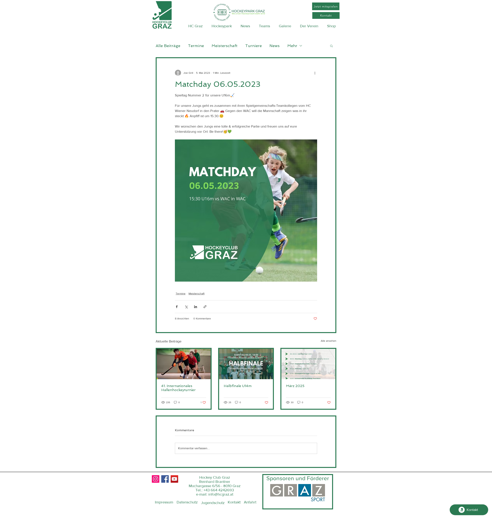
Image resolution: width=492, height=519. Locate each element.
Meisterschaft (225, 45)
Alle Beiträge (168, 45)
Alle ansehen (328, 340)
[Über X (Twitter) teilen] (186, 306)
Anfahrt (250, 502)
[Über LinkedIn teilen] (195, 306)
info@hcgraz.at (220, 494)
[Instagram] (155, 479)
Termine (196, 45)
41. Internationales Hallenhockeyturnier (178, 388)
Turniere (253, 45)
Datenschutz (187, 502)
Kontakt (234, 502)
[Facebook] (165, 479)
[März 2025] (308, 364)
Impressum (164, 502)
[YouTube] (174, 479)
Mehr (292, 45)
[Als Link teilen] (205, 306)
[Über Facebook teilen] (177, 306)
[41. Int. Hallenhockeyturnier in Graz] (184, 364)
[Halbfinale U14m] (246, 364)
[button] (331, 45)
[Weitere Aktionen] (314, 72)
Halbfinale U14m (238, 386)
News (274, 45)
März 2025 (295, 386)
